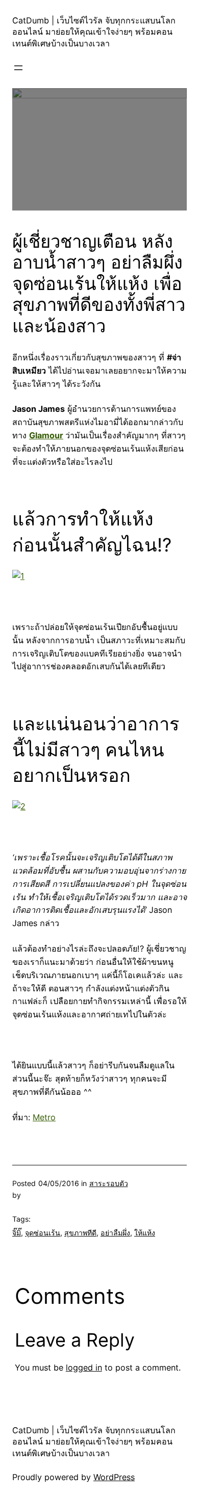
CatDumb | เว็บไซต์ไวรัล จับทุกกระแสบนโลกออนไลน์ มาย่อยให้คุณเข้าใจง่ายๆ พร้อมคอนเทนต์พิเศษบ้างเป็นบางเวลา (94, 31)
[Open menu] (18, 68)
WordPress (114, 1477)
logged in (84, 1367)
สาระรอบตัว (108, 1183)
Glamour (46, 435)
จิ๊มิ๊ (16, 1232)
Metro (44, 1117)
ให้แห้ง (144, 1232)
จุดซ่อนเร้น (42, 1232)
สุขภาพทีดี (80, 1232)
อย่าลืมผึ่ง (115, 1232)
